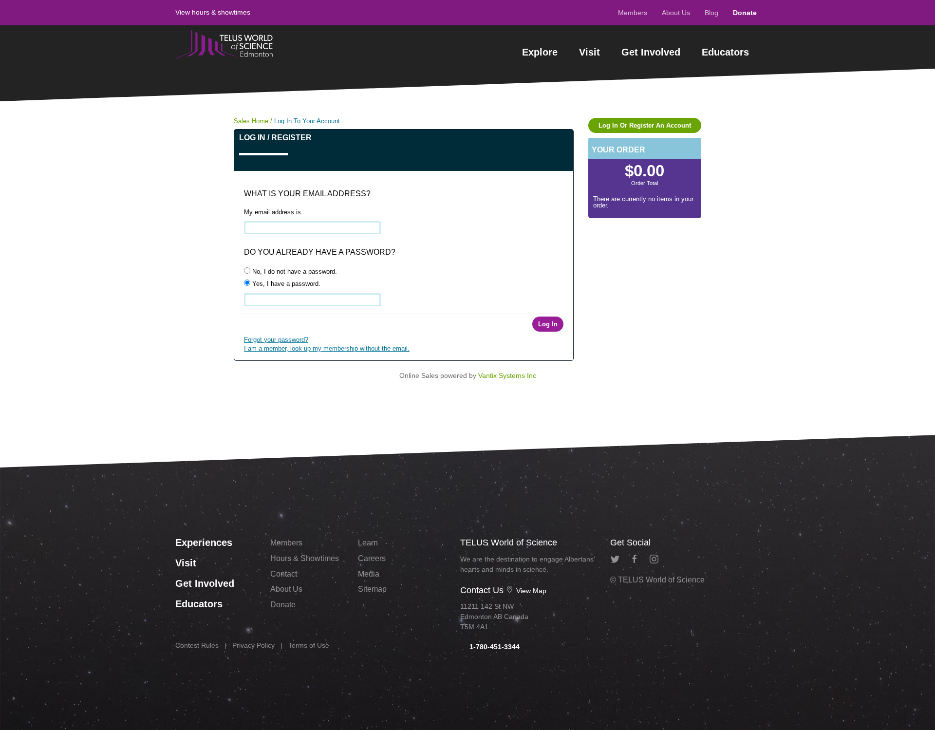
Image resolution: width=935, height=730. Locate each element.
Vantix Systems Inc (507, 375)
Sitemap (372, 589)
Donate (745, 13)
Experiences (203, 542)
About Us (676, 13)
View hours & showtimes (212, 12)
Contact (283, 574)
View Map (530, 591)
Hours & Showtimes (304, 558)
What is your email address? (307, 193)
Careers (372, 558)
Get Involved (650, 52)
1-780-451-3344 (494, 647)
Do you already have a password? (319, 252)
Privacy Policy (253, 645)
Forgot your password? (276, 339)
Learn (368, 543)
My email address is (272, 212)
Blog (711, 13)
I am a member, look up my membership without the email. (327, 348)
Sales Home (251, 121)
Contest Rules (197, 645)
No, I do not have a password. (293, 271)
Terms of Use (308, 645)
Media (368, 574)
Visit (589, 52)
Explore (540, 52)
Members (632, 13)
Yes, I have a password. (285, 283)
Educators (725, 52)
